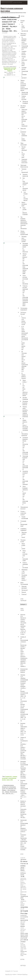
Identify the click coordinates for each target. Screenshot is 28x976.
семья (21, 948)
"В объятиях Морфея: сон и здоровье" (24, 40)
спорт (21, 950)
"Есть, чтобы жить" (23, 63)
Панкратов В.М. (23, 883)
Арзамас (23, 859)
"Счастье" (24, 594)
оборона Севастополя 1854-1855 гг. (23, 929)
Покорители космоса (8, 785)
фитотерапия (23, 954)
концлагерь (23, 915)
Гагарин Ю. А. (9, 776)
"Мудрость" (24, 590)
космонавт (5, 778)
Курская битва (23, 878)
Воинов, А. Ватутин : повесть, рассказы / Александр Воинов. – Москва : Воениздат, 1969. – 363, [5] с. (23, 809)
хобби (21, 955)
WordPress (24, 974)
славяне (24, 948)
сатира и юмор (23, 947)
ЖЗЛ (22, 874)
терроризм (22, 952)
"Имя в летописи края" (24, 204)
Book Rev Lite (8, 974)
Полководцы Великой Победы (23, 670)
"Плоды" (23, 592)
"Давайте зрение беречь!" (23, 53)
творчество (23, 951)
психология (23, 938)
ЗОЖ (22, 876)
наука (8, 780)
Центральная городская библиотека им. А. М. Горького (10, 69)
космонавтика (12, 778)
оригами (22, 931)
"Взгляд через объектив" (24, 148)
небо (11, 780)
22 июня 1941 (22, 857)
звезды (15, 776)
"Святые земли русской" (23, 97)
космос (4, 780)
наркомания (22, 921)
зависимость (23, 901)
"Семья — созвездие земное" (23, 513)
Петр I (21, 885)
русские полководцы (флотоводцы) (23, 945)
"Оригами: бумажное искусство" (24, 161)
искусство (22, 908)
